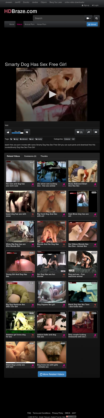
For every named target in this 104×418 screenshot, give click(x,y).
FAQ (29, 413)
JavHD (17, 2)
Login (96, 5)
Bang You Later (56, 2)
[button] (52, 94)
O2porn (44, 2)
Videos (19, 24)
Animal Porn (29, 24)
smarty (39, 139)
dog (16, 139)
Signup (86, 5)
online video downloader (74, 2)
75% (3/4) (19, 132)
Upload (93, 24)
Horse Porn (41, 24)
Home (11, 24)
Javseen (8, 2)
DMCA (67, 413)
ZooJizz (26, 2)
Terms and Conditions (41, 413)
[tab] (13, 156)
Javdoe (35, 2)
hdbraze (24, 139)
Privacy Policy (57, 413)
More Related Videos (53, 374)
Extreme (67, 139)
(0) (81, 132)
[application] (52, 94)
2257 (74, 413)
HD (73, 139)
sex (32, 139)
